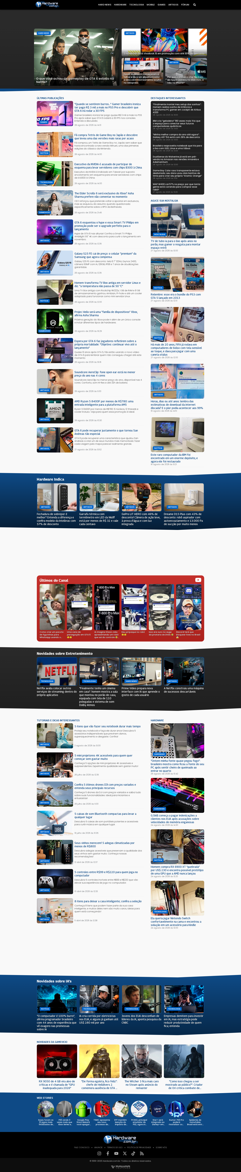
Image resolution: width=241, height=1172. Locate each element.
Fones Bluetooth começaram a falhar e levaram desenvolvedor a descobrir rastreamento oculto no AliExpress (142, 78)
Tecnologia (136, 4)
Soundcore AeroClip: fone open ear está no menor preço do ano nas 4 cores (104, 373)
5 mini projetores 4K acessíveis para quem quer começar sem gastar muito (103, 757)
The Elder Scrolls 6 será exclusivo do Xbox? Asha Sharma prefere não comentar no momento (104, 195)
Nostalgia (159, 234)
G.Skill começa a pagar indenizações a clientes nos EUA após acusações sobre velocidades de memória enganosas (175, 819)
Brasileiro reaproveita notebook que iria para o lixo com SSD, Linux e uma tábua (177, 147)
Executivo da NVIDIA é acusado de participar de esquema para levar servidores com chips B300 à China (108, 166)
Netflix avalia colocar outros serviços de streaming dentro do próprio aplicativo (57, 691)
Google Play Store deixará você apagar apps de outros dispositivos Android (83, 1122)
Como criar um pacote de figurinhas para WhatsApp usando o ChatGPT (51, 635)
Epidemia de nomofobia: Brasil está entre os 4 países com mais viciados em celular (195, 1122)
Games (162, 4)
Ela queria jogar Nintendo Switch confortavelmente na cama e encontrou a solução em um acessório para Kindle (176, 921)
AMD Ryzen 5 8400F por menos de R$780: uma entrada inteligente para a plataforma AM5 (103, 403)
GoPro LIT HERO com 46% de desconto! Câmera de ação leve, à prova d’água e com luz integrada (141, 519)
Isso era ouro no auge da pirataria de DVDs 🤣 (161, 633)
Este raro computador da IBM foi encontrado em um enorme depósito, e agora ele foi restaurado (174, 458)
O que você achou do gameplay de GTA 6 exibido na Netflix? (75, 80)
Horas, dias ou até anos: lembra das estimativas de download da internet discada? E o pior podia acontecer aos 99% (177, 405)
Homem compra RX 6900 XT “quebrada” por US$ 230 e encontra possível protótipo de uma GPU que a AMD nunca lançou (177, 870)
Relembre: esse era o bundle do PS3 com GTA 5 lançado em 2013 (176, 296)
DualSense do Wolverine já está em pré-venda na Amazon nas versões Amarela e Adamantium (176, 159)
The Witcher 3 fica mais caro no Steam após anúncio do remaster (142, 1085)
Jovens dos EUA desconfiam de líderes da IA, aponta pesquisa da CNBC (141, 1019)
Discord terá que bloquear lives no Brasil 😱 (188, 635)
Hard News (104, 4)
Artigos (173, 4)
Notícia (44, 153)
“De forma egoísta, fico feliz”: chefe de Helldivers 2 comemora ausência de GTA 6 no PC (99, 1085)
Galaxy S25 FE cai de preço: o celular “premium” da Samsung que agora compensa (105, 255)
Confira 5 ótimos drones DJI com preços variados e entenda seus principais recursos (105, 786)
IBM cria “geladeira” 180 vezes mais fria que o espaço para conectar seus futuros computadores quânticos (176, 123)
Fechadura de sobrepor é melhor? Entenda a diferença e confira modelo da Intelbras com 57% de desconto (56, 519)
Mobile (151, 4)
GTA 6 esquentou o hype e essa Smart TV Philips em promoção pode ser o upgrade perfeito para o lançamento (106, 226)
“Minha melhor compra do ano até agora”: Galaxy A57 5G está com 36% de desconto (176, 136)
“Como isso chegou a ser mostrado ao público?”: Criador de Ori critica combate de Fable (184, 1085)
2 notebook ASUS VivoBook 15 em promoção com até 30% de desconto (164, 53)
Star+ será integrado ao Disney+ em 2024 (157, 1122)
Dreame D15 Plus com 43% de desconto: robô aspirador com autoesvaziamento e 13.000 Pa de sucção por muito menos (183, 519)
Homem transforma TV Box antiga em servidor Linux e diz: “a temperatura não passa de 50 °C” (107, 284)
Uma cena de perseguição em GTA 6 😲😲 (79, 635)
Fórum (185, 4)
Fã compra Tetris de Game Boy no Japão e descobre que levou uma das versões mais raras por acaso (106, 136)
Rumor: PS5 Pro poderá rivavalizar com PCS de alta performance (176, 1122)
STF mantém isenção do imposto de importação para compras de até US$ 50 (120, 1122)
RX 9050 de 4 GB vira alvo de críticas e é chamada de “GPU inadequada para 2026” (57, 1085)
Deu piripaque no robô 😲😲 (133, 633)
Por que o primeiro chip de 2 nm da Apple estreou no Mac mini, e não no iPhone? (185, 80)
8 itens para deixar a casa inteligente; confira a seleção (108, 901)
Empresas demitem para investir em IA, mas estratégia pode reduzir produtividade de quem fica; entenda (183, 1020)
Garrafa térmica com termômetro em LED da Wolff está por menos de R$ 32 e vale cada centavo (98, 519)
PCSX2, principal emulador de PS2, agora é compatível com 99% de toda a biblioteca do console (139, 1122)
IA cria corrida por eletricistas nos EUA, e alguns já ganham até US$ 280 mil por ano (98, 1019)
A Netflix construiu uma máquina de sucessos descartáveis (183, 690)
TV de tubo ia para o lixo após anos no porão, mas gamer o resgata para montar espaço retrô (176, 244)
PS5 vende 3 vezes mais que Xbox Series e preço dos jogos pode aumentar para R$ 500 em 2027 (64, 1122)
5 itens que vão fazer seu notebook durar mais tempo (107, 726)
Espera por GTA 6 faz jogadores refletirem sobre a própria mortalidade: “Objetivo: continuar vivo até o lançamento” (105, 344)
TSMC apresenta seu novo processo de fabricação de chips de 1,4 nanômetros (102, 1122)
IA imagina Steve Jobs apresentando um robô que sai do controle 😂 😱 (106, 635)
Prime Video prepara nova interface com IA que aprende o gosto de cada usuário (141, 691)
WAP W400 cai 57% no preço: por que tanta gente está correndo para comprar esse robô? (176, 187)
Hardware (120, 4)
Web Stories (45, 1097)
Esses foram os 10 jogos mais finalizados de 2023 (45, 1122)
